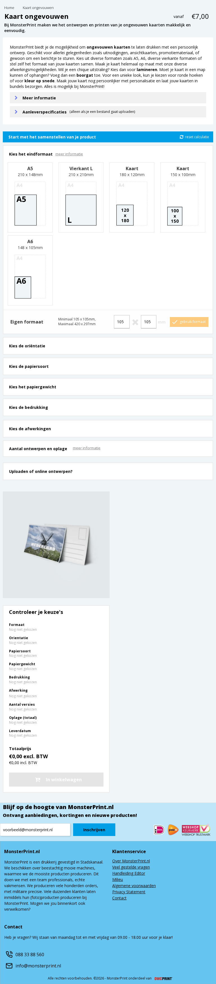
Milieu (117, 880)
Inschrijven (94, 829)
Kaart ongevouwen (38, 8)
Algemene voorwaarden (134, 886)
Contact (119, 898)
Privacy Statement (128, 892)
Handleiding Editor (128, 873)
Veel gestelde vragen (131, 867)
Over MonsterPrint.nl (131, 861)
